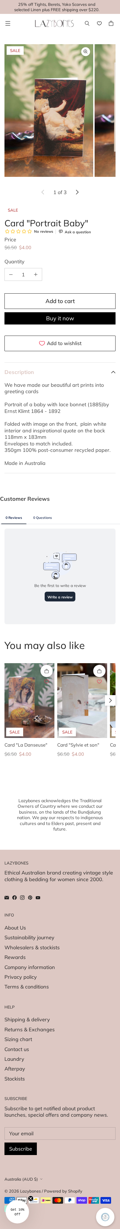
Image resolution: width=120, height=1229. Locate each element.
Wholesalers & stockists (32, 947)
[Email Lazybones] (7, 897)
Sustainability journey (29, 937)
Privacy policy (20, 977)
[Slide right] (77, 192)
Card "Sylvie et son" (78, 745)
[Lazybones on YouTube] (38, 897)
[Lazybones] (54, 23)
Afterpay (14, 1069)
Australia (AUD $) (21, 1179)
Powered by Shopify (63, 1191)
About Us (15, 928)
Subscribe (20, 1149)
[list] (60, 113)
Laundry (14, 1059)
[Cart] (111, 23)
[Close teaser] (30, 1198)
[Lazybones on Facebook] (14, 897)
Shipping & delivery (27, 1019)
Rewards (15, 957)
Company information (29, 967)
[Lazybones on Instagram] (22, 897)
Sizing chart (18, 1039)
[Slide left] (43, 192)
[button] (17, 1211)
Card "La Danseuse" (25, 745)
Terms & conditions (26, 986)
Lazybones (30, 1191)
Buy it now (60, 318)
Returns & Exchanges (29, 1029)
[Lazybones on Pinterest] (30, 897)
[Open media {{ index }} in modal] (48, 110)
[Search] (87, 23)
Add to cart (60, 301)
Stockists (14, 1079)
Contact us (16, 1049)
